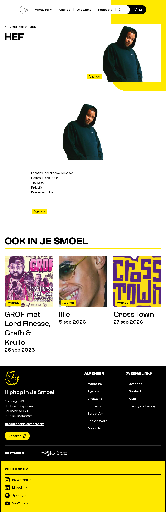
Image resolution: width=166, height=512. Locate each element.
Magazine (42, 9)
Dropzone (84, 9)
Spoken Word (98, 421)
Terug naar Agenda (22, 26)
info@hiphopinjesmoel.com (24, 424)
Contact (135, 391)
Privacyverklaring (142, 406)
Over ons (135, 384)
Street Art (96, 413)
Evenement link (42, 192)
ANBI (132, 399)
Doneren (14, 436)
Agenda (64, 9)
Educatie (94, 428)
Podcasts (105, 9)
